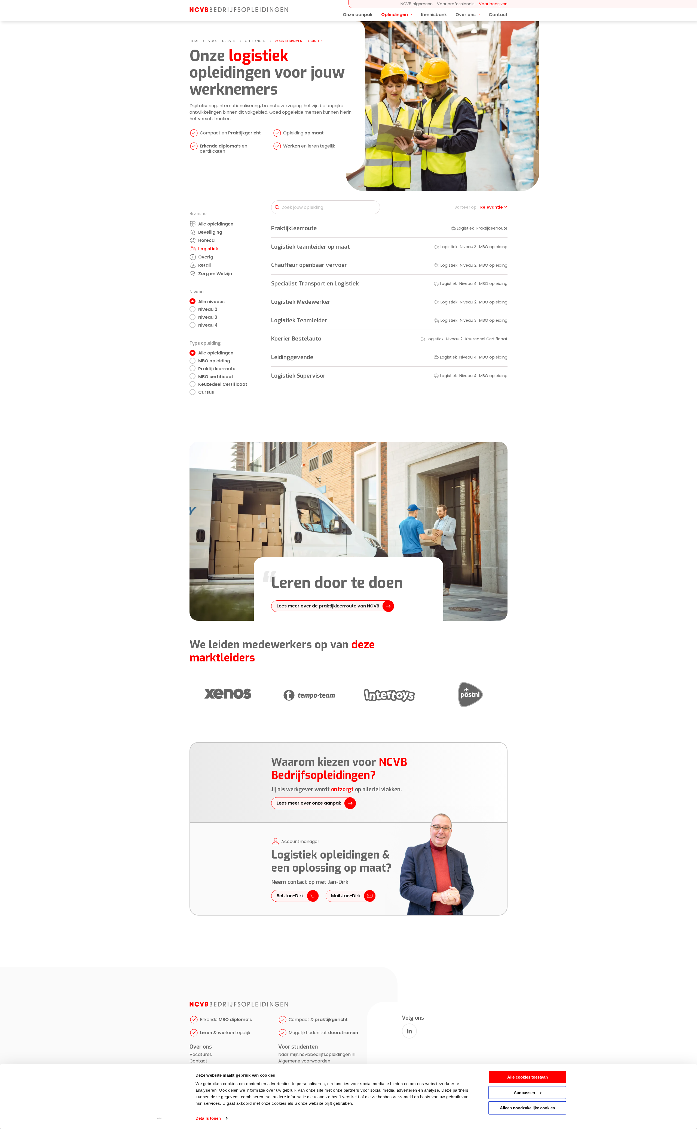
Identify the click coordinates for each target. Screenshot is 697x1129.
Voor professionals (456, 4)
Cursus (206, 392)
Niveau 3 (207, 317)
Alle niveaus (211, 302)
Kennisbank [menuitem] (434, 14)
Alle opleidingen (215, 353)
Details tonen (208, 1118)
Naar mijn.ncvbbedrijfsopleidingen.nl (316, 1054)
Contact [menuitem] (498, 14)
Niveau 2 (207, 309)
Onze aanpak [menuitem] (357, 14)
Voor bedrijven (493, 4)
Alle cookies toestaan (527, 1077)
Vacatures (200, 1054)
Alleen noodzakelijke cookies (527, 1108)
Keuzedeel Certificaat (222, 384)
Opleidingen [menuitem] (394, 14)
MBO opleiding (214, 361)
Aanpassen (524, 1092)
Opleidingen (255, 41)
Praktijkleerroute (217, 369)
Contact (198, 1061)
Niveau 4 (208, 325)
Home (194, 41)
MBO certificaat (215, 377)
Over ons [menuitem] (466, 14)
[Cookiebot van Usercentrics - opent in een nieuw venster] (159, 1118)
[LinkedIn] (409, 1030)
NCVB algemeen (417, 4)
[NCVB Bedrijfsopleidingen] (238, 10)
